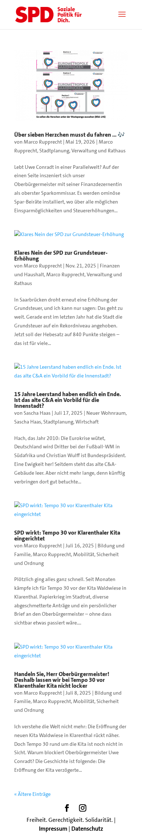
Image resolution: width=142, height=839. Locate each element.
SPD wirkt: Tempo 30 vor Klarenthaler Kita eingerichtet (67, 535)
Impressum (53, 828)
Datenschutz (87, 828)
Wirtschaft (87, 421)
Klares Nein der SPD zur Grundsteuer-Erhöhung (60, 255)
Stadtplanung (54, 150)
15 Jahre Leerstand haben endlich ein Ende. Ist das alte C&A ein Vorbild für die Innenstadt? (67, 400)
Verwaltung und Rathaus (98, 150)
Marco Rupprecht (43, 141)
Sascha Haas (37, 413)
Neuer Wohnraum (106, 413)
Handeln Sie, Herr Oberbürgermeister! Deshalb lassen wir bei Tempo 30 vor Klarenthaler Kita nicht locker (61, 680)
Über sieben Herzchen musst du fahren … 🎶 (69, 134)
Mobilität (83, 554)
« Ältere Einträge (32, 794)
